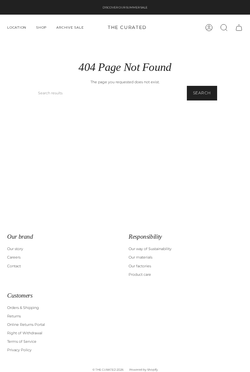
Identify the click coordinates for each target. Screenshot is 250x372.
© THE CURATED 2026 (107, 369)
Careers (14, 257)
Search (202, 92)
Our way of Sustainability (150, 249)
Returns (14, 316)
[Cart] (238, 28)
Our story (15, 249)
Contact (14, 266)
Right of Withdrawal (24, 333)
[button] (16, 28)
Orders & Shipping (23, 308)
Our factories (140, 266)
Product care (140, 274)
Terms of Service (21, 341)
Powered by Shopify (143, 369)
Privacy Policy (19, 350)
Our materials (140, 257)
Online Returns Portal (26, 325)
